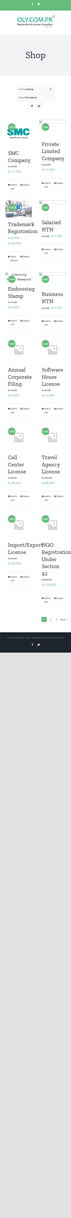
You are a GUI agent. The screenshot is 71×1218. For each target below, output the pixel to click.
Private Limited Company (53, 151)
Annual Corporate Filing (20, 376)
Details (26, 184)
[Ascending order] (50, 89)
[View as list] (39, 106)
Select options (14, 258)
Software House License (52, 376)
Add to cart (13, 186)
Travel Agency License (51, 464)
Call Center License (17, 464)
